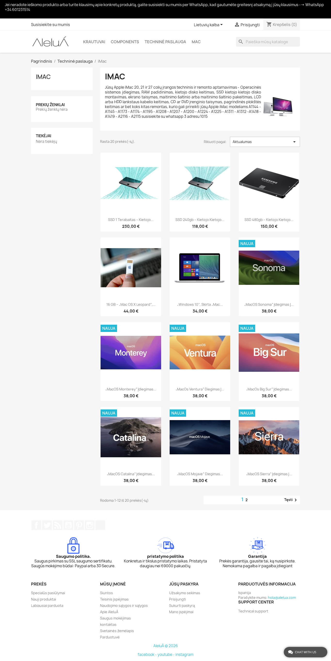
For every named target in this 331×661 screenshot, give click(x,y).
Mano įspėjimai (181, 612)
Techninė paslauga (165, 41)
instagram (184, 654)
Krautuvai (94, 41)
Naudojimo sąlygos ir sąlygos (124, 605)
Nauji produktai (43, 599)
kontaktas (108, 624)
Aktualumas (265, 142)
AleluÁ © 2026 (165, 645)
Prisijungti (177, 599)
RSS (58, 525)
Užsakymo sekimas (184, 593)
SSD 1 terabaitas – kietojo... (131, 219)
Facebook (36, 525)
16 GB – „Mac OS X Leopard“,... (131, 304)
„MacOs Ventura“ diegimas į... (200, 389)
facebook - (148, 654)
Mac (196, 41)
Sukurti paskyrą (182, 605)
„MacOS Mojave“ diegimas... (200, 474)
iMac (43, 77)
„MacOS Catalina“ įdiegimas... (131, 474)
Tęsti (291, 500)
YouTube (68, 525)
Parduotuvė (110, 637)
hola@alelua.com (282, 597)
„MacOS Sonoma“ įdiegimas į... (269, 304)
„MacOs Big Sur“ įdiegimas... (269, 389)
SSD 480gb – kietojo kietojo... (268, 219)
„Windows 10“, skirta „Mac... (200, 304)
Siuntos (106, 593)
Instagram (90, 525)
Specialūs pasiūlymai (48, 593)
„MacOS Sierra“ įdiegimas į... (269, 474)
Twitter (47, 525)
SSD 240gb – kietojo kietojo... (199, 219)
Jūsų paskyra (183, 584)
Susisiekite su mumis (50, 24)
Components (125, 41)
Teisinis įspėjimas (114, 599)
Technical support (253, 611)
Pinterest (79, 525)
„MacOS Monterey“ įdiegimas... (130, 389)
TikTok (100, 525)
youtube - (166, 654)
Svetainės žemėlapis (117, 630)
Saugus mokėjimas (115, 618)
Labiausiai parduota (47, 605)
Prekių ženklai (50, 104)
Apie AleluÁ (109, 612)
